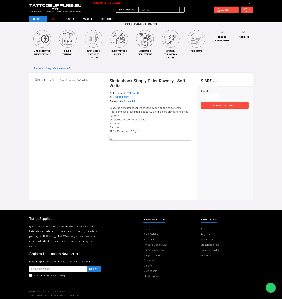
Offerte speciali (151, 276)
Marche (147, 265)
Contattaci (149, 260)
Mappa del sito (151, 255)
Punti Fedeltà (150, 234)
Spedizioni (149, 239)
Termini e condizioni (154, 250)
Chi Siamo (149, 229)
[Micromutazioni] (55, 8)
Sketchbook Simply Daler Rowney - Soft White (54, 68)
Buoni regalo (150, 270)
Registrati (206, 234)
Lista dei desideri (210, 250)
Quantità (205, 91)
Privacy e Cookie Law (155, 244)
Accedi (204, 229)
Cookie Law (74, 295)
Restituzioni (207, 239)
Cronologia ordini (210, 244)
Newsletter (207, 255)
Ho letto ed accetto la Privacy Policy (49, 275)
